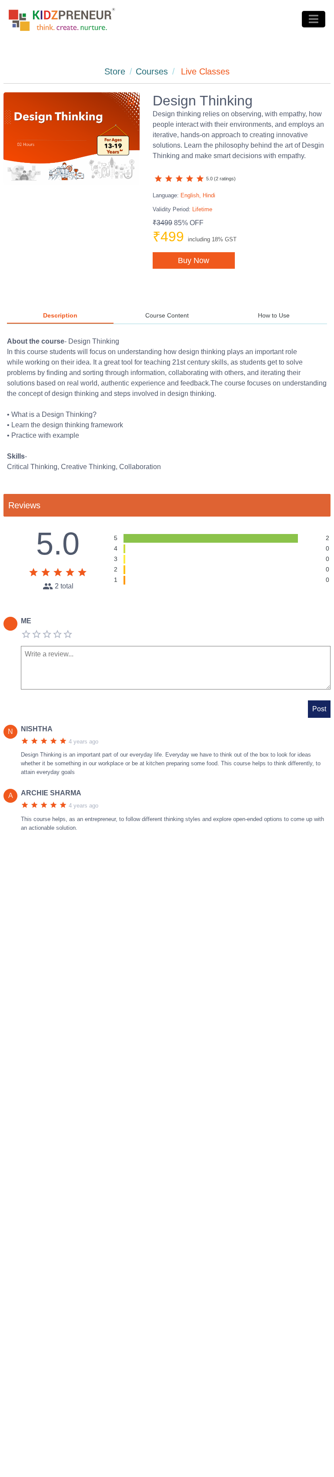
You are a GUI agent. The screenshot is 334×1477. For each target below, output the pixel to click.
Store (114, 71)
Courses (152, 71)
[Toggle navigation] (313, 19)
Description (60, 315)
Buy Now (193, 260)
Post (319, 709)
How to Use (274, 315)
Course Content (167, 315)
